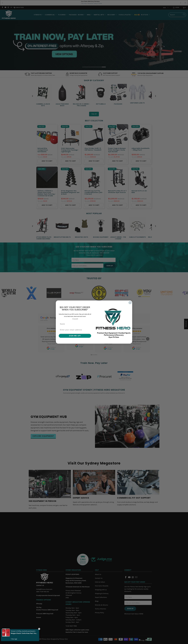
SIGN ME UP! (75, 336)
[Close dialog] (130, 302)
